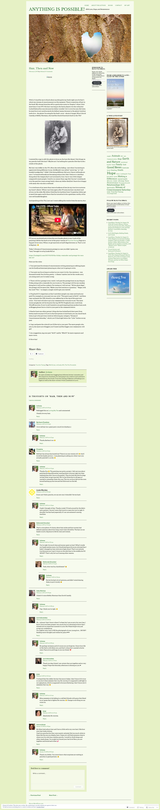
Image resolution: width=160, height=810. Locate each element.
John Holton (41, 591)
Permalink (73, 365)
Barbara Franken (42, 422)
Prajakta (39, 449)
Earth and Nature (118, 160)
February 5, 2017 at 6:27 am (50, 713)
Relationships (113, 185)
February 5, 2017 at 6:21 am (47, 695)
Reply (38, 416)
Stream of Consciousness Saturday (119, 188)
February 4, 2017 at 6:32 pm (47, 468)
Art (122, 156)
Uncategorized (112, 193)
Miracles (110, 181)
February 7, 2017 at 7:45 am (53, 577)
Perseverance (112, 183)
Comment (78, 787)
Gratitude (125, 168)
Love (115, 176)
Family (119, 164)
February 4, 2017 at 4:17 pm (43, 451)
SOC (63, 365)
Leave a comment (35, 400)
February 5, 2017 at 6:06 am (43, 676)
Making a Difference (117, 177)
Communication (112, 159)
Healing (114, 170)
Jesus (118, 174)
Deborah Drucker (43, 523)
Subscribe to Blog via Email (98, 68)
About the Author (98, 5)
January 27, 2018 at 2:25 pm (43, 726)
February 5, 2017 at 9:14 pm (50, 563)
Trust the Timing (73, 240)
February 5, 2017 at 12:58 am (47, 606)
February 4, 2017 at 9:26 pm (43, 525)
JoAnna (42, 71)
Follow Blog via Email (117, 200)
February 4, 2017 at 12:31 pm (43, 424)
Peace (127, 181)
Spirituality (111, 187)
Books (110, 5)
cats (125, 156)
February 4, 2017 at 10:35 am (43, 407)
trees (108, 192)
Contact (118, 5)
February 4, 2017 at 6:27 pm (47, 437)
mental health (122, 179)
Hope (111, 173)
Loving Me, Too (54, 410)
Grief (108, 170)
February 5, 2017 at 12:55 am (47, 643)
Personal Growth (124, 183)
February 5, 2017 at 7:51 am (46, 542)
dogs (120, 159)
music (115, 181)
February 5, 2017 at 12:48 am (43, 619)
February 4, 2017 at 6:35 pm (47, 505)
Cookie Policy (40, 807)
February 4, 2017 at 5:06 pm (43, 492)
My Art (127, 5)
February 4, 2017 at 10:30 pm (43, 592)
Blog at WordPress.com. (36, 803)
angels (109, 156)
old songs (121, 181)
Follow (111, 210)
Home (87, 5)
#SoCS (51, 365)
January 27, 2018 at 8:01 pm (47, 751)
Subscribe (97, 83)
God (124, 165)
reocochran (41, 724)
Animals (116, 156)
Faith (113, 164)
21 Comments (48, 71)
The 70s (67, 365)
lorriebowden (41, 618)
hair (54, 365)
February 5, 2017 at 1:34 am (50, 660)
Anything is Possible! (57, 9)
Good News (114, 167)
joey (38, 674)
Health (120, 170)
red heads (58, 365)
